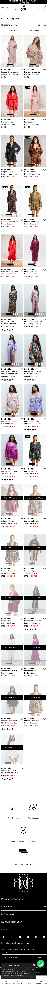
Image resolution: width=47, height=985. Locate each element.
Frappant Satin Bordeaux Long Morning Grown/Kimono (30, 273)
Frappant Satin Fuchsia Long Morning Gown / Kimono (30, 672)
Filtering (36, 31)
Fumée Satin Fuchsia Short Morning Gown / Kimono (10, 472)
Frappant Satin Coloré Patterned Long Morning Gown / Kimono (9, 322)
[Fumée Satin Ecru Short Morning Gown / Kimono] (12, 749)
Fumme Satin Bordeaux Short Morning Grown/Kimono (8, 622)
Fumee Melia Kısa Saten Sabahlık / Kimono (31, 522)
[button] (10, 64)
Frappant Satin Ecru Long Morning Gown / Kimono (9, 672)
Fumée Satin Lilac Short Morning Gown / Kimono (32, 422)
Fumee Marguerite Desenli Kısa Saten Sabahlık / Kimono (32, 73)
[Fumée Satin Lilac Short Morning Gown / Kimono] (35, 400)
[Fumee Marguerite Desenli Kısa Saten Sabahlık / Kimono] (35, 51)
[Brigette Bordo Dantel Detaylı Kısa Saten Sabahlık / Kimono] (12, 500)
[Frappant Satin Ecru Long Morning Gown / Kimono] (12, 650)
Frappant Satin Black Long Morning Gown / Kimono (33, 622)
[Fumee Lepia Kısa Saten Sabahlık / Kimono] (35, 700)
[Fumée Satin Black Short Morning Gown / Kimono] (12, 700)
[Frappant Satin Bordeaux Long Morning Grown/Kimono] (35, 250)
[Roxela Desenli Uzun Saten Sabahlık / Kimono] (12, 201)
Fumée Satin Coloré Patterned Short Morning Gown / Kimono (32, 372)
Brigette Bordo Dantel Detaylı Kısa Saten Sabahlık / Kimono (9, 522)
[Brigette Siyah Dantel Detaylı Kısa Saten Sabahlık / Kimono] (12, 151)
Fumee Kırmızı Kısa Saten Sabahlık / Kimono (9, 123)
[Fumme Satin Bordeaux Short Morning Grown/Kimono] (12, 600)
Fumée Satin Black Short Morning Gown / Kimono (10, 722)
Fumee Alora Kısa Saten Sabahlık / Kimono (31, 472)
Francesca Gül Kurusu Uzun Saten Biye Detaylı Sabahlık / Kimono (33, 123)
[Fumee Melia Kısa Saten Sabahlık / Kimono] (35, 500)
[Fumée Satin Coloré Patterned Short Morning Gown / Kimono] (35, 350)
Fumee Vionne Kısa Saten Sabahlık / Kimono (32, 223)
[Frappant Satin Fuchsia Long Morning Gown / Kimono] (35, 650)
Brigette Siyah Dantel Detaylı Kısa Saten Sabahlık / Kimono (9, 173)
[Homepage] (4, 18)
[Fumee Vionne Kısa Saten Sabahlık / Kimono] (35, 201)
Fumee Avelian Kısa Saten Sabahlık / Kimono (9, 572)
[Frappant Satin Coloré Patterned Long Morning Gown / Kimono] (12, 300)
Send (39, 958)
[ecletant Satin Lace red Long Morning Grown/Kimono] (12, 250)
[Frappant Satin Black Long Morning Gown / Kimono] (35, 600)
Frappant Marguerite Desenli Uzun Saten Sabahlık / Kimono (10, 73)
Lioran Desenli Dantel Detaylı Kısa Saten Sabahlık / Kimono (32, 173)
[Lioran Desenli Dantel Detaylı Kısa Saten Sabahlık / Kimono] (35, 151)
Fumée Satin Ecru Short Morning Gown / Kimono (10, 771)
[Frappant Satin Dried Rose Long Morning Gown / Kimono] (35, 300)
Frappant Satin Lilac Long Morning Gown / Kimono (9, 372)
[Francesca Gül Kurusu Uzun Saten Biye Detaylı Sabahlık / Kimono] (35, 101)
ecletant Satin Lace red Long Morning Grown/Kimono (9, 273)
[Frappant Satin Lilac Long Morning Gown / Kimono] (12, 350)
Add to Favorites (21, 70)
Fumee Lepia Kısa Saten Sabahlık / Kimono (31, 722)
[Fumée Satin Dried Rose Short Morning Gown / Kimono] (12, 400)
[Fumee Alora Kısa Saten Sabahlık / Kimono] (35, 450)
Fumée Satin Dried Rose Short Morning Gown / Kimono (9, 422)
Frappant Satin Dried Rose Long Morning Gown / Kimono (33, 322)
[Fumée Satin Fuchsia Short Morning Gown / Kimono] (12, 450)
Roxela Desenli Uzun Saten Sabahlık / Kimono (9, 223)
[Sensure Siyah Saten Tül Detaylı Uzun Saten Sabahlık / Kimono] (35, 550)
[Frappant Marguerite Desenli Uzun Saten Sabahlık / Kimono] (12, 51)
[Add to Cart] (20, 41)
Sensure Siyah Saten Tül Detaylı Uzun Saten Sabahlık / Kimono (32, 572)
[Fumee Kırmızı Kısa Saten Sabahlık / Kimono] (12, 101)
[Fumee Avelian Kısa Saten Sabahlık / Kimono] (12, 550)
